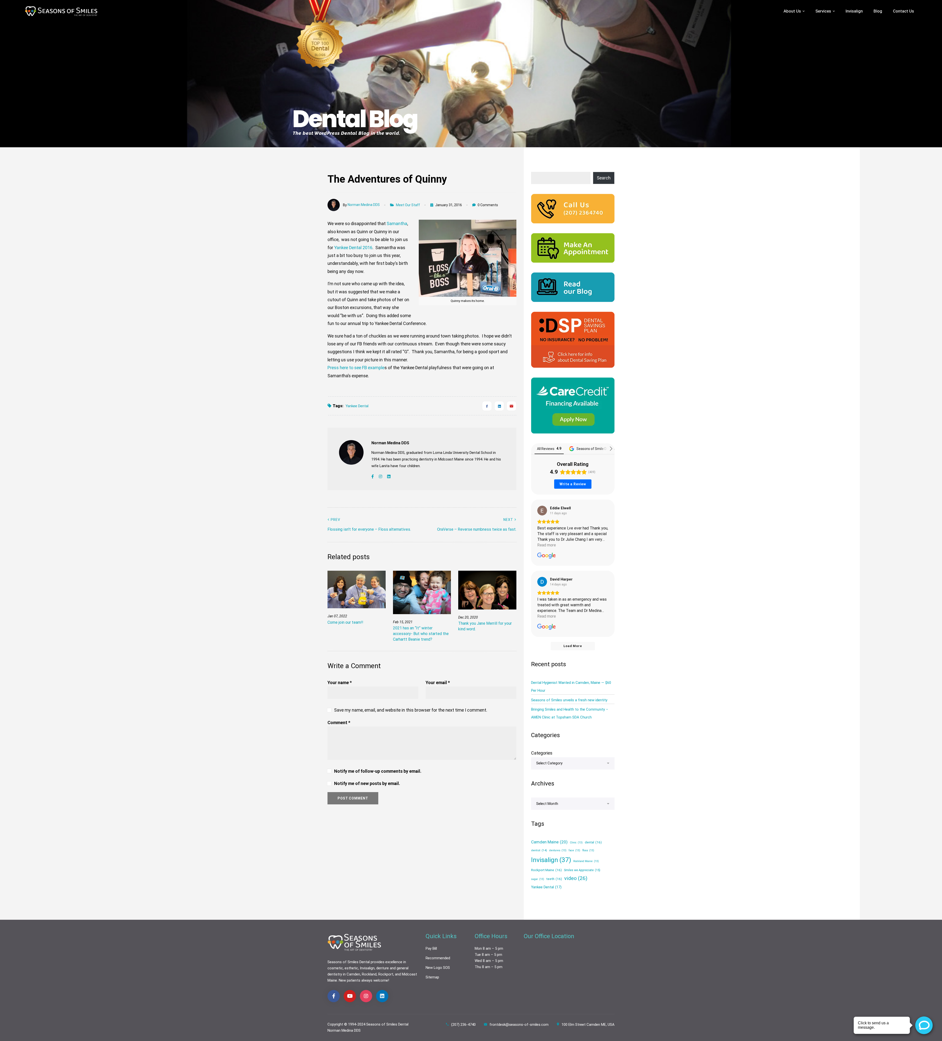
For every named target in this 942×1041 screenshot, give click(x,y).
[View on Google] (542, 510)
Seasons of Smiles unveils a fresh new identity (569, 700)
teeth (554, 879)
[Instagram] (380, 476)
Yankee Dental (357, 406)
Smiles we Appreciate (582, 870)
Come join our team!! (345, 622)
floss (588, 850)
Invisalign (551, 860)
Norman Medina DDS (364, 205)
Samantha (397, 223)
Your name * (339, 682)
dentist (539, 850)
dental (593, 842)
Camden (353, 974)
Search (604, 177)
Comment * (338, 722)
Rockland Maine (586, 861)
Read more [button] (546, 545)
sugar (537, 879)
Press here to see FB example (355, 367)
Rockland (369, 974)
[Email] (511, 406)
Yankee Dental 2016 (353, 247)
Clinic (576, 842)
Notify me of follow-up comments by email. (377, 771)
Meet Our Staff (408, 205)
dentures (557, 850)
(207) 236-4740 (463, 1024)
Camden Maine (549, 841)
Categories (541, 753)
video (575, 878)
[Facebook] (487, 406)
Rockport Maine (546, 870)
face (574, 850)
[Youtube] (350, 996)
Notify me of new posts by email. (367, 783)
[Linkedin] (499, 406)
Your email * (438, 682)
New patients (349, 980)
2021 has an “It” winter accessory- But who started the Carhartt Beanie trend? (421, 634)
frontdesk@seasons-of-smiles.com (519, 1024)
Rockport (385, 974)
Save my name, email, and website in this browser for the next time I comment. (410, 710)
